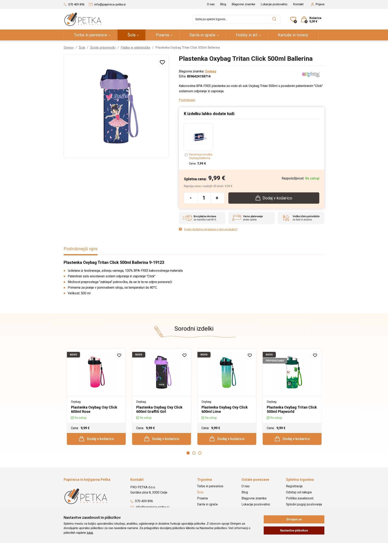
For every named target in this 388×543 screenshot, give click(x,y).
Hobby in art (246, 34)
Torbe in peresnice (90, 34)
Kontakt (298, 4)
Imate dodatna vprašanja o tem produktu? (211, 229)
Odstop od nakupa (299, 492)
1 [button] (188, 453)
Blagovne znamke (243, 4)
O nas (211, 4)
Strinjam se (294, 519)
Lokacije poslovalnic (274, 4)
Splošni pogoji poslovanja (304, 504)
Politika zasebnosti (299, 498)
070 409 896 (143, 501)
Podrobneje (187, 100)
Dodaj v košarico (100, 439)
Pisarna (162, 34)
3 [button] (199, 453)
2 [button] (194, 453)
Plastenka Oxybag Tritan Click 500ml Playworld (292, 409)
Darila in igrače (202, 34)
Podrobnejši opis (81, 248)
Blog (223, 4)
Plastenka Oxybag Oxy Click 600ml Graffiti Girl (159, 409)
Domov (69, 47)
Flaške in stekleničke (135, 47)
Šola (131, 34)
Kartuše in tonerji (293, 34)
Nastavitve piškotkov (294, 530)
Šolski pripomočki (103, 47)
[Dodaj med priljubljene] (162, 62)
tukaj (90, 533)
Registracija (294, 486)
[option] (198, 144)
